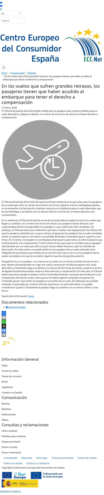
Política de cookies (87, 457)
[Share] (52, 313)
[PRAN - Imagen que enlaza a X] (1, 9)
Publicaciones (9, 414)
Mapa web (26, 457)
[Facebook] (52, 330)
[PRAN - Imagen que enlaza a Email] (1, 2)
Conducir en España (12, 392)
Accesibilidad (10, 457)
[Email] (52, 317)
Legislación (7, 387)
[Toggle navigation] (4, 67)
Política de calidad (13, 463)
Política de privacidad (62, 457)
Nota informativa (17, 307)
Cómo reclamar (9, 430)
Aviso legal (41, 457)
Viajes (5, 365)
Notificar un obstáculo (38, 463)
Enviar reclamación (11, 452)
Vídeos (5, 419)
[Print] (52, 335)
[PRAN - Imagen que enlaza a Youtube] (1, 5)
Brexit (5, 381)
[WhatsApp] (52, 322)
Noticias (32, 72)
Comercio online (10, 370)
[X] (52, 326)
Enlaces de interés (11, 441)
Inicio (4, 72)
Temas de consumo (12, 376)
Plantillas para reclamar (14, 436)
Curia (31, 296)
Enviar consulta (9, 447)
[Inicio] (51, 46)
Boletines (6, 409)
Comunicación (17, 72)
